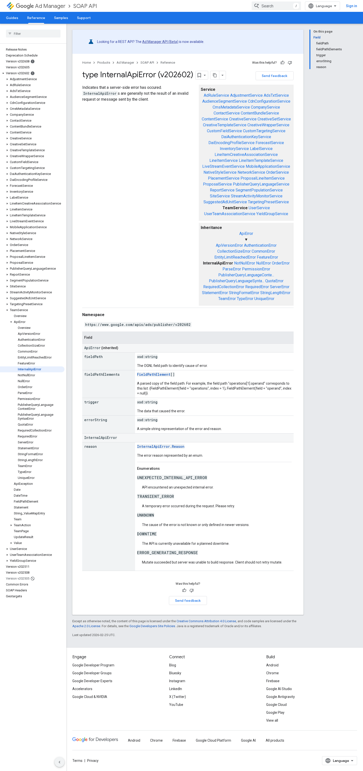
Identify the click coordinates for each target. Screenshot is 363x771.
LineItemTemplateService (261, 160)
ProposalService (217, 184)
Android (272, 665)
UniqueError (264, 298)
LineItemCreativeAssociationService (246, 154)
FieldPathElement (153, 374)
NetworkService (251, 172)
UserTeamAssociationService (229, 213)
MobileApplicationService (268, 166)
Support (84, 18)
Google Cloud (276, 705)
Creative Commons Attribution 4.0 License (206, 621)
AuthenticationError (260, 245)
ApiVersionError (229, 245)
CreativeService (243, 119)
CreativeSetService (274, 119)
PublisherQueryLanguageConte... (246, 275)
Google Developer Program (93, 665)
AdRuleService (216, 95)
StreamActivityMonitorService (256, 196)
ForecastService (270, 142)
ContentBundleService (260, 113)
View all (272, 720)
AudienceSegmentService (224, 101)
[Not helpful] (290, 62)
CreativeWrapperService (268, 125)
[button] (32, 73)
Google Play (275, 713)
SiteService (220, 196)
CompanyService (265, 107)
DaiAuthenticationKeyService (246, 136)
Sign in (351, 6)
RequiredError (257, 286)
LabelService (261, 148)
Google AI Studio (279, 689)
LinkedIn (175, 689)
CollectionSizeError (234, 251)
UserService (259, 208)
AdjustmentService (246, 95)
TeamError (227, 298)
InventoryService (234, 148)
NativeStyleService (220, 172)
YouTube (176, 705)
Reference (36, 18)
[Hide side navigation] (59, 762)
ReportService (222, 190)
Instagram (177, 681)
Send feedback (274, 76)
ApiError (246, 233)
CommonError (263, 251)
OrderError (281, 263)
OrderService (277, 172)
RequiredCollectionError (223, 286)
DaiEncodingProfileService (231, 142)
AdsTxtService (276, 95)
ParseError (231, 269)
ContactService (227, 113)
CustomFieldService (224, 131)
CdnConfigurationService (269, 101)
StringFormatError (244, 292)
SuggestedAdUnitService (225, 202)
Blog (172, 665)
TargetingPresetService (268, 202)
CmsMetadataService (231, 107)
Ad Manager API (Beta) (160, 42)
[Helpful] (282, 62)
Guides (12, 18)
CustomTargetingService (264, 131)
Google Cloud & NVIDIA (89, 697)
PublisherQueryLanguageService (261, 184)
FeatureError (267, 257)
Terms (77, 761)
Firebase (273, 681)
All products (275, 740)
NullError (263, 263)
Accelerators (82, 689)
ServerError (279, 286)
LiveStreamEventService (223, 166)
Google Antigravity (280, 697)
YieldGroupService (272, 213)
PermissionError (256, 269)
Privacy (93, 761)
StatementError (215, 292)
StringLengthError (275, 292)
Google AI (248, 740)
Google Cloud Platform (213, 740)
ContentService (215, 119)
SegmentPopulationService (259, 190)
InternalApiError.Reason (160, 446)
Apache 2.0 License (86, 626)
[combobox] (276, 5)
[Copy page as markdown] (214, 75)
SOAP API (85, 6)
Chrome (272, 673)
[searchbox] (33, 34)
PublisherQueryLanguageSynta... (236, 281)
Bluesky (175, 673)
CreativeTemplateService (224, 125)
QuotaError (274, 281)
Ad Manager (50, 6)
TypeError (245, 298)
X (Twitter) (177, 697)
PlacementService (224, 178)
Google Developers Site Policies (152, 626)
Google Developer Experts (92, 681)
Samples (61, 18)
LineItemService (223, 160)
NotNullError (244, 263)
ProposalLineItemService (263, 178)
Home (86, 62)
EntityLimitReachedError (235, 257)
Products (103, 62)
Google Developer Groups (92, 673)
